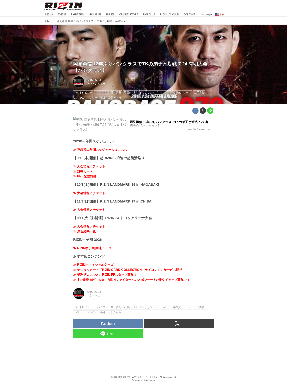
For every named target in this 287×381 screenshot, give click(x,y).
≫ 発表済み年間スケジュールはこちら (100, 149)
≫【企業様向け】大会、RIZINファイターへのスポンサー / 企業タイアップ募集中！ (131, 279)
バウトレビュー (96, 83)
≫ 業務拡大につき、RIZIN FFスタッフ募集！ (105, 274)
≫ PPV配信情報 (84, 176)
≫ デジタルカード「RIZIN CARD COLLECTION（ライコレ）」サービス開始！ (129, 269)
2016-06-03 (93, 79)
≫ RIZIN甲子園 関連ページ (92, 248)
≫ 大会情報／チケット (89, 166)
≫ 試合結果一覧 (84, 231)
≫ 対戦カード (83, 171)
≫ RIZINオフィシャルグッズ (93, 264)
